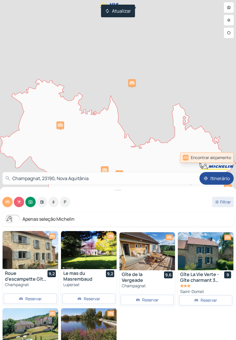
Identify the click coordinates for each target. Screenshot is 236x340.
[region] (30, 250)
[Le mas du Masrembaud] (89, 250)
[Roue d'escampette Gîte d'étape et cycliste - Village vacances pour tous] (30, 250)
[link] (221, 157)
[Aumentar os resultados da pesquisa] (118, 190)
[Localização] (229, 33)
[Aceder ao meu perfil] (229, 7)
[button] (60, 125)
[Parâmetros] (229, 20)
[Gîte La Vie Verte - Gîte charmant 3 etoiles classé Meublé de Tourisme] (205, 251)
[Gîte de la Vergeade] (147, 251)
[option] (7, 202)
